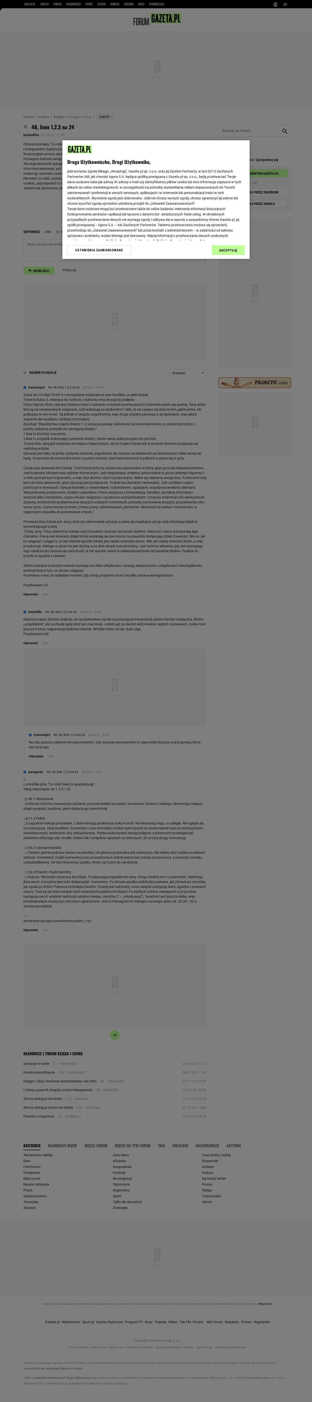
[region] (156, 199)
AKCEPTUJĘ (228, 250)
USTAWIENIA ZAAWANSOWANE (99, 250)
